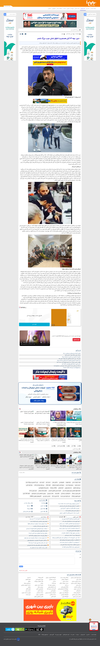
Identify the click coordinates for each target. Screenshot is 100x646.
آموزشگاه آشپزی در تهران (51, 577)
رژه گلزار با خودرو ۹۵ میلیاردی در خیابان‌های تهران (37, 540)
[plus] (26, 34)
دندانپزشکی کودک (77, 593)
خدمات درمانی (65, 581)
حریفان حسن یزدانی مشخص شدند (72, 510)
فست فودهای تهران (52, 587)
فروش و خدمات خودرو (26, 593)
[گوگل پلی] (29, 629)
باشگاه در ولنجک (53, 488)
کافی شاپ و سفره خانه (51, 589)
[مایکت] (10, 629)
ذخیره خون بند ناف (33, 491)
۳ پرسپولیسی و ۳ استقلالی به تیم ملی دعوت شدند (70, 542)
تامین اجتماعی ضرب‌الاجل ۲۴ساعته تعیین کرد (71, 519)
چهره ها (72, 8)
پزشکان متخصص (77, 587)
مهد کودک (54, 583)
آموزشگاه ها (66, 591)
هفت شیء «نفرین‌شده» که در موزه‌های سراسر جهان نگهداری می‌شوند (66, 537)
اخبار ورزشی (83, 8)
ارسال (21, 566)
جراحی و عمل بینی (46, 496)
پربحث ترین (28, 516)
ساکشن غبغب (54, 482)
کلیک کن (34, 324)
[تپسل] (19, 307)
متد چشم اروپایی (68, 488)
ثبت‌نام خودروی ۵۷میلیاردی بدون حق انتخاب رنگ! (70, 526)
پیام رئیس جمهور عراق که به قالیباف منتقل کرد (71, 533)
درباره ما (77, 634)
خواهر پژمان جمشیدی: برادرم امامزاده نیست (38, 521)
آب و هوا (29, 506)
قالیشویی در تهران (39, 594)
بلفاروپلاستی (61, 482)
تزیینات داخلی (40, 591)
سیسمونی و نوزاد (27, 583)
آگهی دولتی (52, 634)
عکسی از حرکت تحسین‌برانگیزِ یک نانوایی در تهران (69, 513)
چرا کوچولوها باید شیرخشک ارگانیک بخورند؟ (71, 367)
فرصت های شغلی (66, 634)
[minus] (22, 34)
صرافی (29, 581)
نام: (80, 554)
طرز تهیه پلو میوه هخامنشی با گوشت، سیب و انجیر (69, 523)
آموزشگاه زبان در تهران (63, 593)
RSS (39, 634)
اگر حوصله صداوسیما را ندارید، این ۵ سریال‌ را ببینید (69, 528)
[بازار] (19, 629)
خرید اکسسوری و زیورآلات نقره (32, 482)
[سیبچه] (39, 629)
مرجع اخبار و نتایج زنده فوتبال (58, 485)
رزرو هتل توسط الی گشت (39, 485)
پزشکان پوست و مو (64, 577)
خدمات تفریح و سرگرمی (26, 585)
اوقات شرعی (43, 511)
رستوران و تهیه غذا (52, 585)
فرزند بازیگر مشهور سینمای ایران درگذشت (39, 531)
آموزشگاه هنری (65, 596)
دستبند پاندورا (77, 485)
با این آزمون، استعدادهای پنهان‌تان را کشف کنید (71, 364)
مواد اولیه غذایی (29, 485)
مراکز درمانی (78, 585)
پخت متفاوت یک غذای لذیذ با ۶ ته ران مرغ (38, 519)
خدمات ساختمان (40, 593)
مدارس (54, 581)
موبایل (29, 587)
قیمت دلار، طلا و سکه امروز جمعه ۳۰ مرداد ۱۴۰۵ (38, 543)
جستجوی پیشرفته (45, 634)
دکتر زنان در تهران (77, 589)
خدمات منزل (28, 591)
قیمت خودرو (43, 506)
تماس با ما (73, 634)
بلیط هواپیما (68, 482)
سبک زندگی (77, 8)
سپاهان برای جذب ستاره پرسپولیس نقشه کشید (38, 535)
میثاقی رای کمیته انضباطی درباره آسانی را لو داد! (38, 533)
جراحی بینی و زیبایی (77, 596)
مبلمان (42, 583)
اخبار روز (88, 8)
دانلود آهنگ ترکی (26, 493)
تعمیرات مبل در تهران (39, 585)
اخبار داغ (61, 516)
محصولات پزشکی (65, 579)
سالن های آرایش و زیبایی (76, 577)
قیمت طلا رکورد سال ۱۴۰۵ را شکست (40, 526)
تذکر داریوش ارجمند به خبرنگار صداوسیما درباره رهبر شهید (35, 538)
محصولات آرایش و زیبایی (76, 583)
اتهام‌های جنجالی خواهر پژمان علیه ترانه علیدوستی (37, 545)
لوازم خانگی (28, 589)
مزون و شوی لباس (39, 579)
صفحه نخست (93, 8)
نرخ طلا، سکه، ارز (27, 503)
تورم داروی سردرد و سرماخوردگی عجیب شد (71, 521)
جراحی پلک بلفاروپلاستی (43, 488)
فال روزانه (29, 508)
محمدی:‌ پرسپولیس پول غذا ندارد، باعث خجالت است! (68, 503)
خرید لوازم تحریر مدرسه (65, 496)
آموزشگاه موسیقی (64, 594)
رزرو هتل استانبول (76, 488)
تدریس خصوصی (52, 579)
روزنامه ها (43, 503)
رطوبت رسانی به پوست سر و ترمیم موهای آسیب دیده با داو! (68, 362)
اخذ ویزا (29, 577)
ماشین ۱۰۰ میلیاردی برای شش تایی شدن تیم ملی (69, 506)
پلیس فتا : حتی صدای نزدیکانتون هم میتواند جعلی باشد (69, 358)
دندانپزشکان (78, 591)
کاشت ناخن (78, 579)
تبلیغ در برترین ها (58, 634)
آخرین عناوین (75, 516)
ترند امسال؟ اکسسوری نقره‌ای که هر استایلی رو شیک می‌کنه (68, 360)
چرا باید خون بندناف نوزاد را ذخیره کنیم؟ (72, 355)
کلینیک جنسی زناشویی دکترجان (55, 491)
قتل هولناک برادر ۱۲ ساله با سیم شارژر (72, 535)
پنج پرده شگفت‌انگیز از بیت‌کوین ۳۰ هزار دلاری (70, 508)
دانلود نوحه (57, 493)
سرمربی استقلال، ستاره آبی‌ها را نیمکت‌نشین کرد (70, 544)
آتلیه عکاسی (53, 596)
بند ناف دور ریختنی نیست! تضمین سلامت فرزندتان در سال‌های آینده (67, 366)
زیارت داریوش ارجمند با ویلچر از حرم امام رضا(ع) (37, 524)
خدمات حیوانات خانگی (64, 583)
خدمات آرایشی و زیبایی (76, 581)
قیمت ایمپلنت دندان (76, 482)
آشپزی (68, 8)
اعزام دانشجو (28, 579)
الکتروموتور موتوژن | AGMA (35, 496)
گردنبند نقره (42, 482)
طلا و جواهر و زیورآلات (38, 581)
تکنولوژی (54, 8)
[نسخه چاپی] (20, 34)
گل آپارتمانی (60, 488)
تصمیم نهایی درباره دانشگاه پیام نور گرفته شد (71, 547)
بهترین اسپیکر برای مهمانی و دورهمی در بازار (71, 353)
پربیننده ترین (43, 516)
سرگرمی (49, 8)
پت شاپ (66, 585)
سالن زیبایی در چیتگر (76, 493)
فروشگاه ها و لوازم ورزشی (63, 589)
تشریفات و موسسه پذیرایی (50, 593)
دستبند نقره (48, 482)
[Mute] (54, 325)
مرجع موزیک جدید (69, 485)
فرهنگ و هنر (59, 8)
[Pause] (52, 325)
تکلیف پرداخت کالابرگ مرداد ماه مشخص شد (38, 548)
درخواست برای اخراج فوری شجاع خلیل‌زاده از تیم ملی (36, 528)
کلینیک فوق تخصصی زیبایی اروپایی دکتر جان (71, 491)
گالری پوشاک (40, 577)
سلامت (64, 8)
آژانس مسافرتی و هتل (38, 596)
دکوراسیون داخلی (39, 589)
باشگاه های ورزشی (64, 587)
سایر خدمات (28, 594)
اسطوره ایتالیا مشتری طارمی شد (73, 530)
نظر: (80, 557)
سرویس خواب (40, 587)
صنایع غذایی (53, 591)
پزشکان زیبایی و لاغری (76, 594)
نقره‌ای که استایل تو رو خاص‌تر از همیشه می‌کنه (71, 357)
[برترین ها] (90, 3)
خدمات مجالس (53, 594)
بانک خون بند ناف (55, 496)
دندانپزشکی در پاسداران (65, 493)
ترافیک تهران (42, 508)
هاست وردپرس (50, 493)
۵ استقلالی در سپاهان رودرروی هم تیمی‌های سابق (70, 540)
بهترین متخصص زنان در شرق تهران (39, 493)
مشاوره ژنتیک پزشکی (43, 491)
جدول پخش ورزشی (27, 511)
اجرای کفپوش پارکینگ (76, 496)
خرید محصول (76, 340)
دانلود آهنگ (48, 485)
